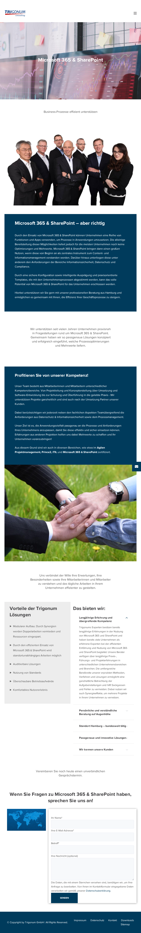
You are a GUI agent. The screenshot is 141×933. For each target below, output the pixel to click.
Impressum (80, 920)
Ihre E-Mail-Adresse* (62, 830)
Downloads (127, 920)
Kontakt (112, 920)
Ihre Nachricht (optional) (64, 856)
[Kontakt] (136, 466)
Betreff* (55, 843)
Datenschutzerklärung (98, 890)
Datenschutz (97, 920)
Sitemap (125, 924)
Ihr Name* (56, 817)
